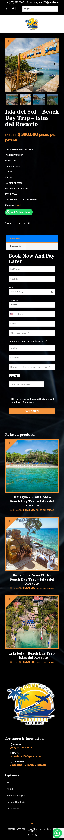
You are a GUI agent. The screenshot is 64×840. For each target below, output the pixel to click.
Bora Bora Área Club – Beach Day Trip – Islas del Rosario (32, 579)
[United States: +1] (12, 314)
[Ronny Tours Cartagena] (32, 24)
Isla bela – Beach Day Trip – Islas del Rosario (32, 655)
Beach (18, 205)
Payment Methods (16, 802)
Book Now (15, 239)
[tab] (32, 238)
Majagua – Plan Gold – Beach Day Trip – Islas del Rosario (32, 501)
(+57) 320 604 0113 (18, 2)
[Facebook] (32, 835)
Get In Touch (13, 808)
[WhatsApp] (28, 835)
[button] (57, 833)
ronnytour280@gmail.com (46, 2)
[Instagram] (36, 835)
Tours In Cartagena (16, 795)
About (10, 789)
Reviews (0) (15, 246)
